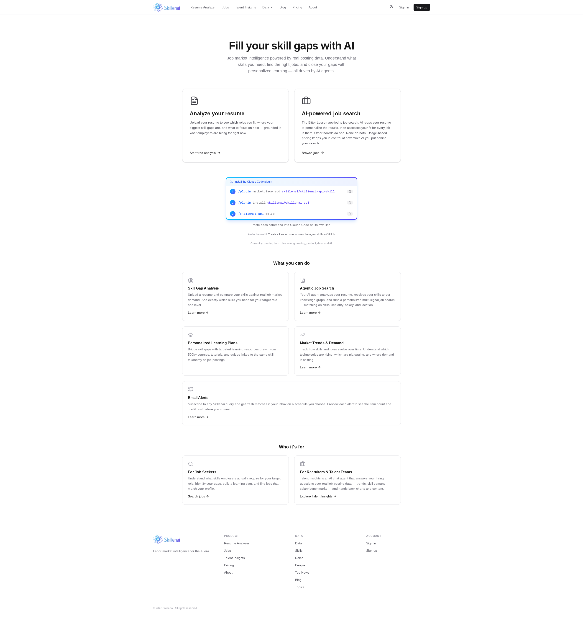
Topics (299, 587)
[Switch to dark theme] (391, 7)
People (300, 565)
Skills (298, 550)
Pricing (297, 7)
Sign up (421, 7)
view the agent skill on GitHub (316, 234)
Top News (302, 572)
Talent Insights (245, 7)
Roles (299, 558)
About (313, 7)
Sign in (404, 7)
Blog (283, 7)
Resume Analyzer (203, 7)
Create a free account (281, 234)
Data (265, 7)
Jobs (225, 7)
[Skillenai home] (166, 7)
